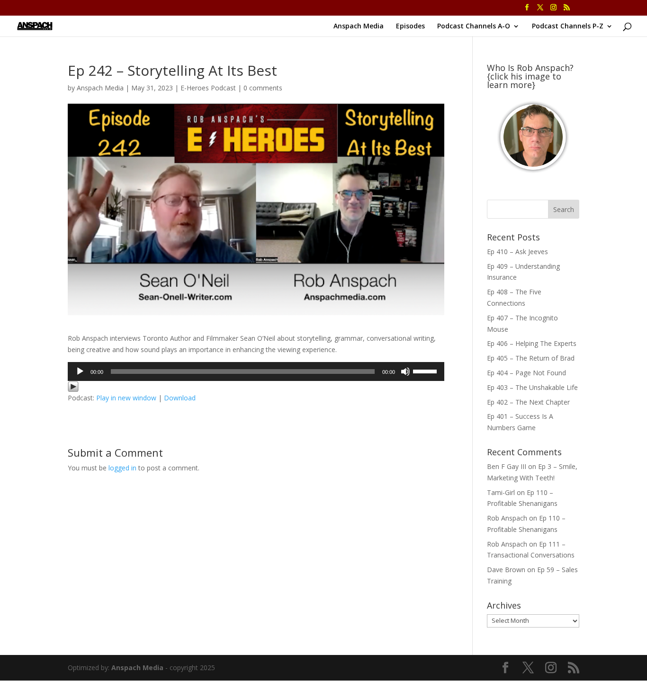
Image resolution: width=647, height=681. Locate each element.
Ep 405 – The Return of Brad (531, 358)
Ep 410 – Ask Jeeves (517, 251)
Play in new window (126, 397)
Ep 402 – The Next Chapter (528, 402)
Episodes (410, 26)
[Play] (80, 371)
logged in (122, 467)
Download (180, 397)
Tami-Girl (501, 492)
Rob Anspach (507, 517)
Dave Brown (506, 569)
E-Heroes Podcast (208, 87)
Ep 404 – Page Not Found (526, 372)
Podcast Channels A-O (473, 26)
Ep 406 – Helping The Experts (531, 343)
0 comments (262, 87)
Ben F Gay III (506, 466)
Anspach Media (358, 26)
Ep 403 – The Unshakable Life (532, 387)
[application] (256, 371)
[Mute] (405, 371)
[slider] (426, 370)
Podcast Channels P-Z (567, 26)
